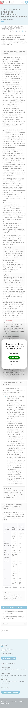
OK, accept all (14, 357)
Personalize (14, 353)
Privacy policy (14, 364)
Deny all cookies (14, 361)
